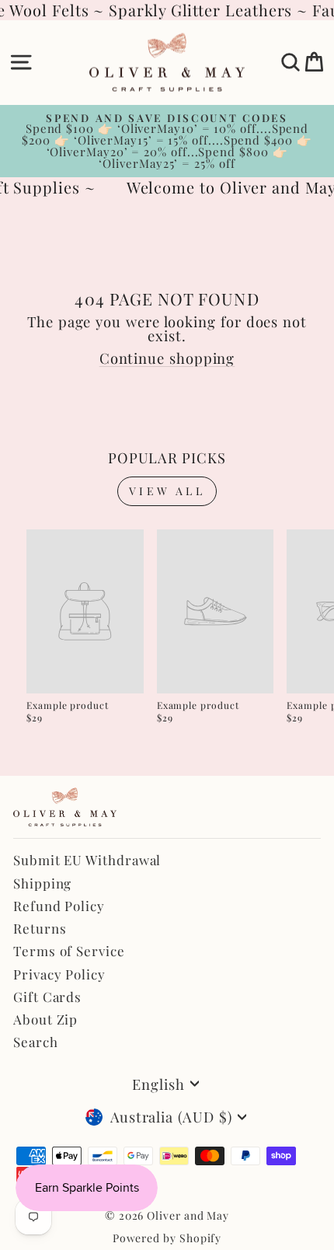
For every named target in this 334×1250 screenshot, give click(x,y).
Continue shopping (167, 358)
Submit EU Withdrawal (87, 859)
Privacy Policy (59, 974)
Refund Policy (59, 905)
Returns (39, 928)
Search (35, 1041)
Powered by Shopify (167, 1238)
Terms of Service (69, 950)
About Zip (45, 1019)
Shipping (42, 883)
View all (167, 491)
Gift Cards (47, 996)
